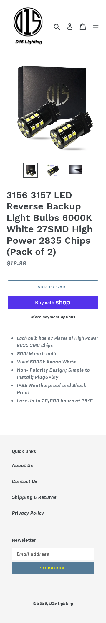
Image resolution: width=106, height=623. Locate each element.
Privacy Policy (28, 513)
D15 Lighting (61, 603)
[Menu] (95, 26)
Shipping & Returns (34, 497)
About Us (22, 465)
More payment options (53, 317)
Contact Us (24, 481)
